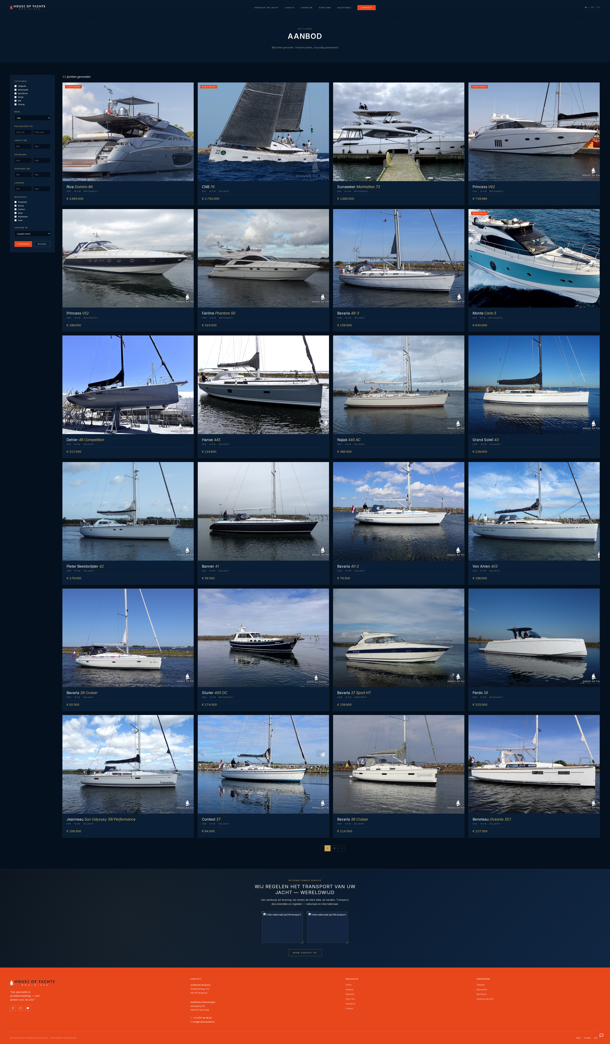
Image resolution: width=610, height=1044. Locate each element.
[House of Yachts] (27, 7)
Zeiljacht (22, 86)
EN (592, 7)
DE (598, 7)
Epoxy (21, 205)
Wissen (42, 244)
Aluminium (23, 216)
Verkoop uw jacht (266, 8)
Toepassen (23, 244)
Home (349, 985)
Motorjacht (23, 90)
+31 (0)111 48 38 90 (202, 1018)
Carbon (21, 209)
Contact (366, 8)
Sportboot (23, 93)
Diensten (306, 8)
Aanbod (290, 8)
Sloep (21, 97)
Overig (21, 104)
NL (586, 7)
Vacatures (344, 8)
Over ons (325, 8)
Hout (20, 220)
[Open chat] (601, 1035)
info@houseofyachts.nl (204, 1022)
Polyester (22, 202)
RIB (19, 101)
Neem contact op (305, 953)
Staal (20, 213)
